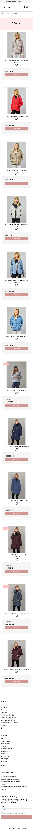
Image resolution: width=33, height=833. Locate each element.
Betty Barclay (5, 756)
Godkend (16, 817)
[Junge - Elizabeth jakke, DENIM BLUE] (16, 375)
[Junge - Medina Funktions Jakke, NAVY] (16, 431)
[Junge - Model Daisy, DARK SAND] (16, 155)
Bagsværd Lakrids (6, 749)
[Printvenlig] (31, 13)
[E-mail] (16, 810)
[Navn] (16, 806)
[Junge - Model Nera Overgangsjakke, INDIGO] (16, 265)
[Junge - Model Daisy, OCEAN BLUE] (16, 320)
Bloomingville (5, 759)
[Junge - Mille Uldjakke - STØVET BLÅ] (16, 485)
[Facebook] (1, 728)
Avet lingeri (4, 746)
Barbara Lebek (5, 751)
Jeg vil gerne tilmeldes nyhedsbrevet (16, 813)
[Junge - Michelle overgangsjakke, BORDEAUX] (16, 539)
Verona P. (7, 7)
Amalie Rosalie (5, 741)
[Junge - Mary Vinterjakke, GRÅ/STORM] (16, 597)
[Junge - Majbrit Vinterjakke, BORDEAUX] (16, 653)
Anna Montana (5, 743)
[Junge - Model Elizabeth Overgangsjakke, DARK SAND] (16, 45)
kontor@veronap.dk (12, 717)
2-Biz (2, 738)
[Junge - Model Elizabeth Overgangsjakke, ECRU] (16, 209)
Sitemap (3, 725)
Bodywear (4, 761)
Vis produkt (16, 75)
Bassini (3, 754)
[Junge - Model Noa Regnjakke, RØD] (16, 100)
